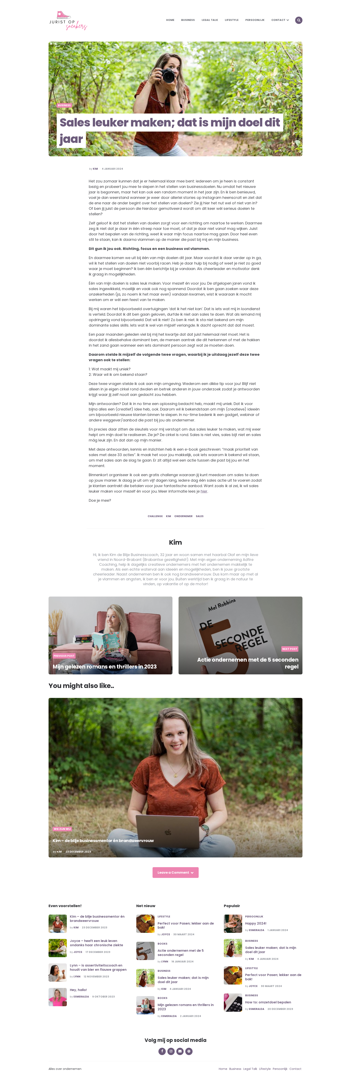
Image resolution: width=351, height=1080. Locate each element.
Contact (278, 20)
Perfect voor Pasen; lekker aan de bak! (186, 925)
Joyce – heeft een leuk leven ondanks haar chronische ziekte (96, 943)
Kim (95, 168)
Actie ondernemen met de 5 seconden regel (247, 663)
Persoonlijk (254, 20)
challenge (155, 516)
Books (162, 943)
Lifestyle (231, 20)
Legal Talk (210, 20)
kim (168, 516)
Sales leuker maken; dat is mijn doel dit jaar (183, 979)
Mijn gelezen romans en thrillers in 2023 (105, 666)
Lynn (77, 976)
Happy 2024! (255, 923)
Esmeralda (81, 996)
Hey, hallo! (78, 990)
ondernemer (183, 516)
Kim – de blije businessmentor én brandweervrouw (103, 840)
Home (170, 20)
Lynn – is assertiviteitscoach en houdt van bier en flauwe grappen (98, 967)
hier (204, 491)
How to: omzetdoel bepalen (268, 1002)
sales (200, 516)
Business (188, 20)
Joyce (78, 952)
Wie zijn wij (62, 829)
